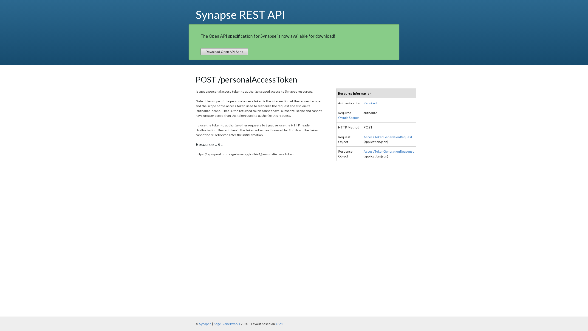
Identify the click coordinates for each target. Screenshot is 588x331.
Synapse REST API (240, 14)
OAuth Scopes (348, 118)
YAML (280, 324)
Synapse (205, 324)
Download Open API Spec (224, 52)
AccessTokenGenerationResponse (389, 151)
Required (370, 103)
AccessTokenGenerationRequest (388, 137)
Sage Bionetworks (227, 324)
